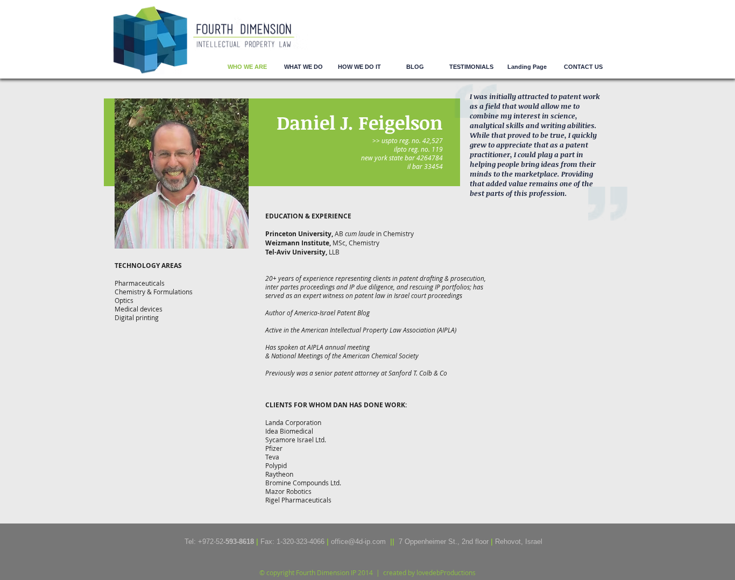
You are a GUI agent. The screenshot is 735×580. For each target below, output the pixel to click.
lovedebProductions (446, 572)
